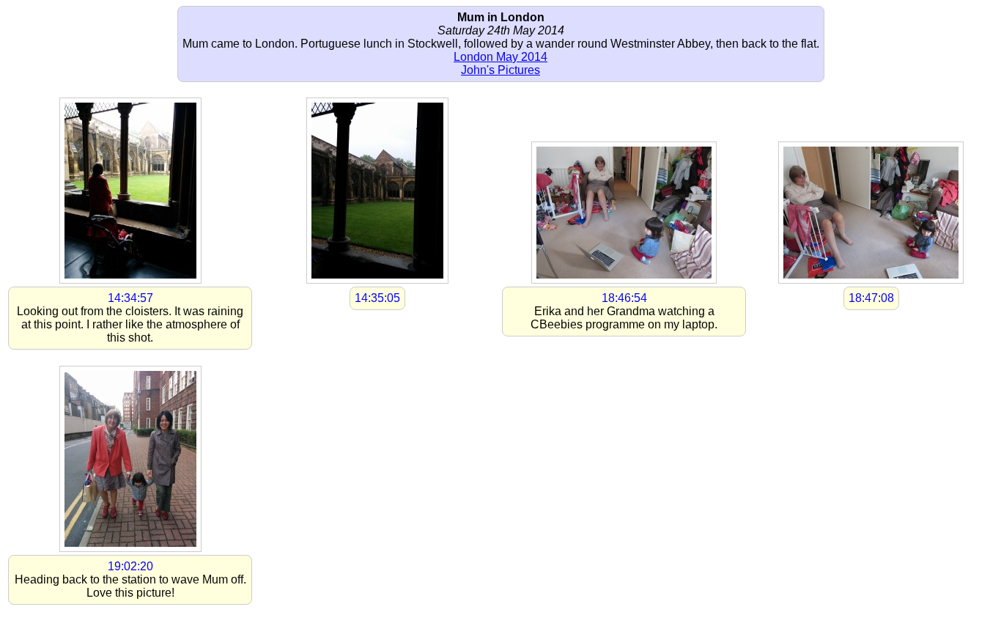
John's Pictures (500, 70)
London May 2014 (500, 57)
